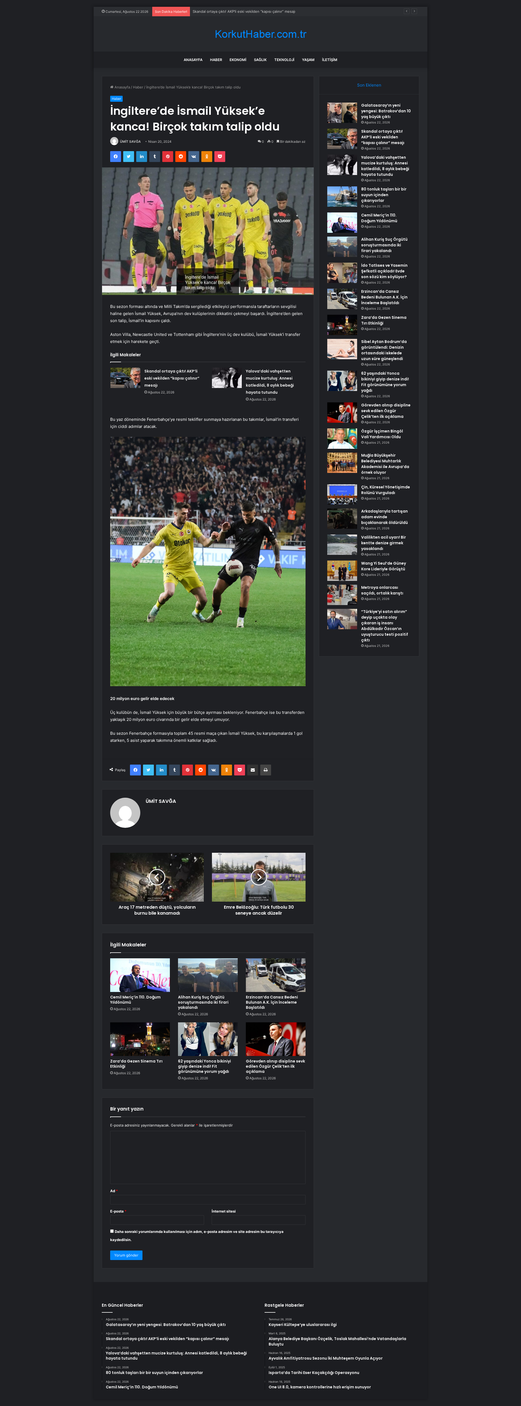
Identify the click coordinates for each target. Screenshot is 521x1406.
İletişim (329, 60)
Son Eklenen (369, 85)
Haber (216, 60)
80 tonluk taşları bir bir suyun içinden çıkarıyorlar (383, 194)
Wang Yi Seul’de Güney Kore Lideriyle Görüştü (383, 566)
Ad (114, 1191)
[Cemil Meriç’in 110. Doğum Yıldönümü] (140, 975)
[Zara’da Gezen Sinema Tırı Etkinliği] (140, 1039)
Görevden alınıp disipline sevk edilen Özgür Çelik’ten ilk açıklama (275, 1066)
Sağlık (260, 60)
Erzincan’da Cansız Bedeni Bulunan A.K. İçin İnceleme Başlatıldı (272, 1002)
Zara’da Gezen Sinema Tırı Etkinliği (136, 1063)
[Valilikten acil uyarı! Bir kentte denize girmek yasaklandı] (342, 545)
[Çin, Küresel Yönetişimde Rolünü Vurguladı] (342, 494)
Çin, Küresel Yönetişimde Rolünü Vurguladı (385, 489)
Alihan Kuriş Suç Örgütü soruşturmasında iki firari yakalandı (203, 1002)
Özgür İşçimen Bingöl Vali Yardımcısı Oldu (382, 434)
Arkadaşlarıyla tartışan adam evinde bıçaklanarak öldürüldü (384, 516)
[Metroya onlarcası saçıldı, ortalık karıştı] (342, 595)
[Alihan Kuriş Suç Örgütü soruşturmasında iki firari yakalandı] (208, 975)
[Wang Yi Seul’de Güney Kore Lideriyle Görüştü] (342, 571)
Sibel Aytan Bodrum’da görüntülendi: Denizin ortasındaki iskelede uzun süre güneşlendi (384, 350)
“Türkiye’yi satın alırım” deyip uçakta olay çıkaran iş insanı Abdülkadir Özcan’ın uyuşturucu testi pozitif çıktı (384, 626)
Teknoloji (284, 60)
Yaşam (308, 60)
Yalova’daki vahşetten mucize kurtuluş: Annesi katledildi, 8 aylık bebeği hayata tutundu (266, 11)
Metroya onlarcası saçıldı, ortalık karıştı (382, 590)
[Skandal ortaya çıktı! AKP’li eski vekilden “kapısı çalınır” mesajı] (125, 378)
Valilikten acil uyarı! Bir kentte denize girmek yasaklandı (383, 543)
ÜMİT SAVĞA (130, 141)
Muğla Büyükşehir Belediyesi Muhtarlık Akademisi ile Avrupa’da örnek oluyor (385, 464)
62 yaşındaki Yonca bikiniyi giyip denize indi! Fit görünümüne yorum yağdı (204, 1066)
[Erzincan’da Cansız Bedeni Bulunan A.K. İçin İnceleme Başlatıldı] (276, 975)
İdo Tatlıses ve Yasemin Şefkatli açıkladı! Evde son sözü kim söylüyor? (384, 271)
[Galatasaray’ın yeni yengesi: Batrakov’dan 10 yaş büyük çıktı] (342, 113)
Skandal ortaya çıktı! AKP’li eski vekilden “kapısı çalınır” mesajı (171, 378)
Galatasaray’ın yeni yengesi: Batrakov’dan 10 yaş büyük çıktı (386, 111)
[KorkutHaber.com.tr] (260, 34)
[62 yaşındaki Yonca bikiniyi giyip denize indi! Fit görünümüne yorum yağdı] (208, 1039)
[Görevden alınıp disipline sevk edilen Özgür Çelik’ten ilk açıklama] (276, 1039)
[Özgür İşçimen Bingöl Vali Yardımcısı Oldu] (342, 438)
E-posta (118, 1211)
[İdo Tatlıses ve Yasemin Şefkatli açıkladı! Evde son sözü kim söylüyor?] (342, 273)
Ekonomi (238, 60)
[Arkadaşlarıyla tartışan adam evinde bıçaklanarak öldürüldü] (342, 518)
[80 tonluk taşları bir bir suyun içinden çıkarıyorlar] (342, 196)
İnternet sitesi (224, 1211)
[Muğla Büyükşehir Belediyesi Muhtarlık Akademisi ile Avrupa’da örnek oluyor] (342, 463)
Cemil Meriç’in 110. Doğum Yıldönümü (135, 999)
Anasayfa (193, 60)
